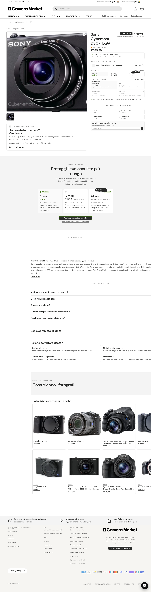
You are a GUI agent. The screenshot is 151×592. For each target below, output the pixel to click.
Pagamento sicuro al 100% (77, 564)
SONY (23, 29)
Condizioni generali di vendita (78, 533)
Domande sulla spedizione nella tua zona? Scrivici (108, 57)
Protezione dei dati (75, 545)
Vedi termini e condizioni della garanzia (75, 222)
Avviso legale (74, 556)
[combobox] (87, 8)
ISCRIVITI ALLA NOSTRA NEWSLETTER (120, 548)
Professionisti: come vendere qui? (53, 530)
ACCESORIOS (72, 16)
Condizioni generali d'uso (77, 530)
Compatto (15, 29)
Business (69, 2)
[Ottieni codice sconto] (142, 128)
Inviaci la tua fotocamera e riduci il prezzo (131, 37)
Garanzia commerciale (76, 541)
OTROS (89, 16)
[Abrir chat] (144, 585)
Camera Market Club (13, 546)
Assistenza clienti (125, 105)
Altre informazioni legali (77, 552)
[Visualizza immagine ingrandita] (84, 34)
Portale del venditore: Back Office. (53, 533)
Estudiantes (136, 16)
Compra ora (126, 34)
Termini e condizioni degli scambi (79, 537)
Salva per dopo (110, 105)
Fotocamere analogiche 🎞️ (108, 2)
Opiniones (123, 16)
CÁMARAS (12, 16)
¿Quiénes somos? (109, 16)
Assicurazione (48, 549)
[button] (142, 8)
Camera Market (15, 583)
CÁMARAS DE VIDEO (34, 16)
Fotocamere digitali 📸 (131, 2)
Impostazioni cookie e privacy (78, 549)
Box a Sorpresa (12, 542)
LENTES (54, 16)
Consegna (46, 541)
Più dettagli (137, 99)
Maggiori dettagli (139, 70)
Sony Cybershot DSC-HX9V (23, 22)
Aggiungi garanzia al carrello (75, 218)
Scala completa (140, 79)
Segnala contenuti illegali (77, 560)
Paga (45, 537)
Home (9, 22)
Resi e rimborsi (48, 545)
